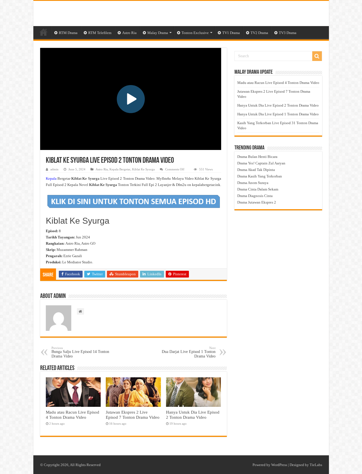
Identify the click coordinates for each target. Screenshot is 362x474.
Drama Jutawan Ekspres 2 (256, 202)
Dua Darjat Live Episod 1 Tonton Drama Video (189, 352)
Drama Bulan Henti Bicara (257, 157)
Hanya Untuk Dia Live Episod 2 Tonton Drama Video (192, 415)
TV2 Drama (259, 33)
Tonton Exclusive (195, 33)
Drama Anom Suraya (252, 183)
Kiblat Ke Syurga (143, 169)
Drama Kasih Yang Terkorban (259, 176)
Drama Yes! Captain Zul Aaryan (261, 163)
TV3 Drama (287, 33)
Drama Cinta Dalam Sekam (257, 189)
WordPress (279, 465)
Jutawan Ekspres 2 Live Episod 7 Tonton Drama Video (133, 415)
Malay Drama (157, 33)
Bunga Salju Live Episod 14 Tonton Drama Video (80, 352)
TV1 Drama (231, 33)
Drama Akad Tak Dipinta (256, 170)
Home (43, 32)
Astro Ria (129, 33)
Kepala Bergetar (119, 169)
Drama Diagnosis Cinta (255, 196)
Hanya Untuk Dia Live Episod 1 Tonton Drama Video (278, 114)
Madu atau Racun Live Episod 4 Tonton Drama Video (72, 415)
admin (54, 169)
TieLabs (316, 465)
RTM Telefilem (99, 33)
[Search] (317, 56)
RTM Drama (68, 33)
